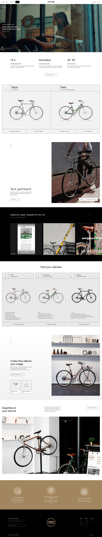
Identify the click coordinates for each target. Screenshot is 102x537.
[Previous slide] (88, 215)
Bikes (80, 521)
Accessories (82, 524)
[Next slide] (90, 215)
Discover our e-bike (5, 31)
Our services (87, 521)
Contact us (87, 524)
